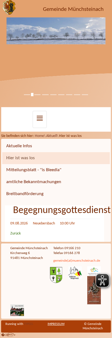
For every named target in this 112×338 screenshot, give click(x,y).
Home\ (40, 136)
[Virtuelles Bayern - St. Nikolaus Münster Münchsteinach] (17, 310)
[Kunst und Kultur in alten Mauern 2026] (94, 290)
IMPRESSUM (56, 324)
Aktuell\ (52, 136)
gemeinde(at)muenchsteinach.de (76, 260)
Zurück (15, 233)
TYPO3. (28, 324)
